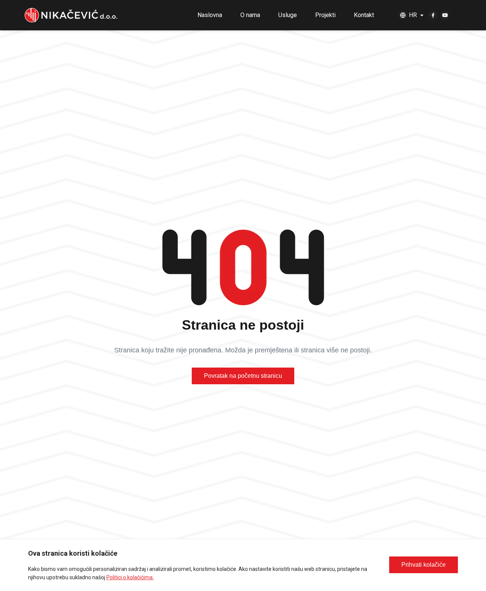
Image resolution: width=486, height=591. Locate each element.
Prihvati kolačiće (423, 564)
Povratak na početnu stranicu (243, 376)
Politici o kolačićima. (130, 577)
